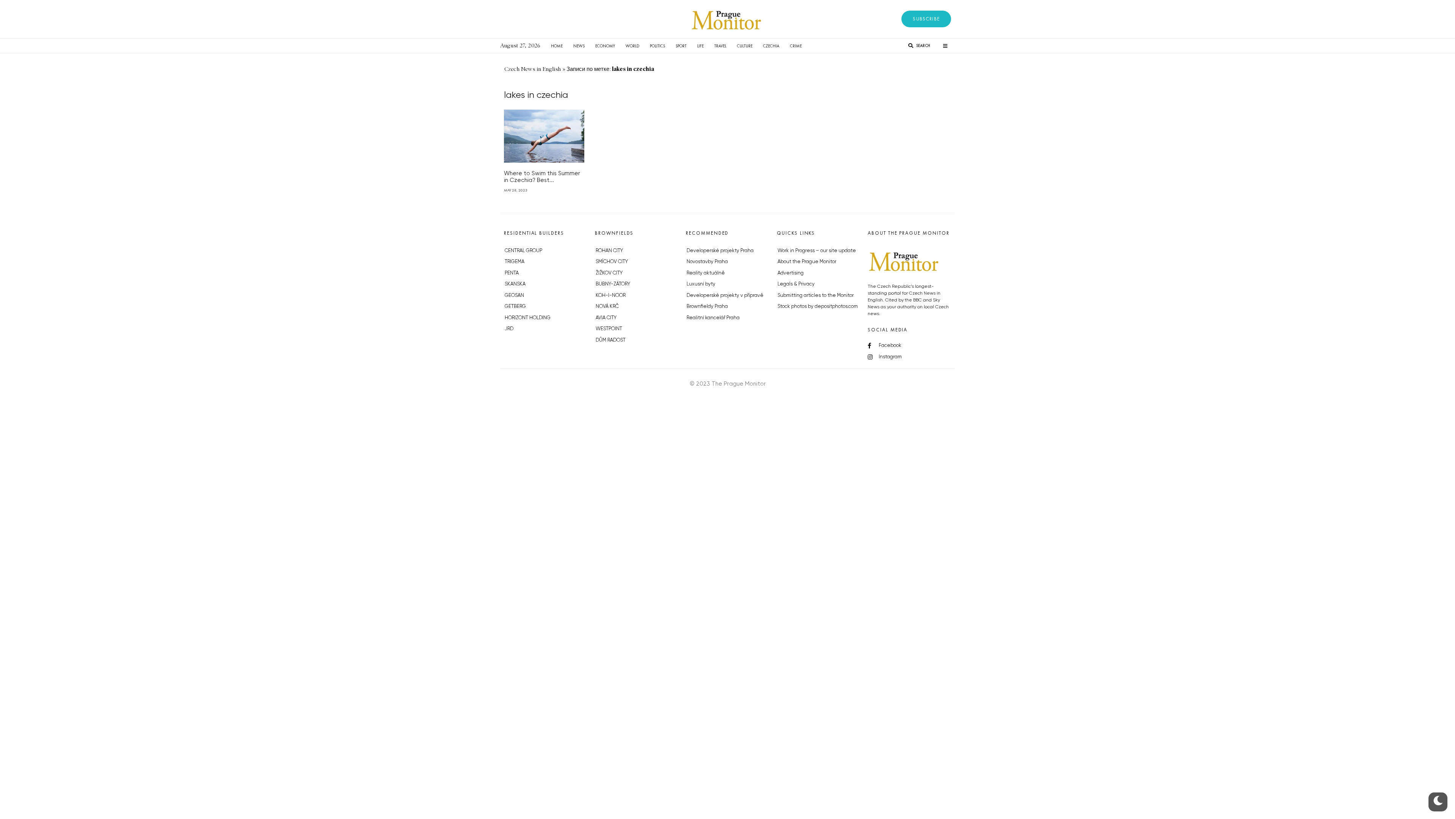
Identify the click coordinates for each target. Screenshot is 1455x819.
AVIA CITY (606, 317)
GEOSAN (514, 295)
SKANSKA (515, 284)
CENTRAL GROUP (523, 250)
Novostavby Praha (707, 261)
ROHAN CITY (609, 250)
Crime (796, 46)
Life (700, 46)
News (579, 46)
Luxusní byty (701, 284)
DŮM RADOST (611, 340)
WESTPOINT (609, 328)
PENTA (512, 273)
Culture (745, 46)
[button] (926, 19)
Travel (720, 46)
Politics (657, 46)
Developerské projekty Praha (720, 250)
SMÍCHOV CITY (612, 261)
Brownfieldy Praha (707, 306)
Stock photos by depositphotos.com (818, 306)
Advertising (791, 273)
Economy (605, 46)
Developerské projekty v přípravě (725, 295)
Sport (681, 46)
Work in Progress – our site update (817, 250)
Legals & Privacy (796, 284)
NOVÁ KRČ (607, 306)
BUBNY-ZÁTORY (613, 284)
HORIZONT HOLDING (528, 317)
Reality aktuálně (706, 273)
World (632, 46)
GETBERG (515, 306)
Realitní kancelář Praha (713, 317)
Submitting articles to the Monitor (816, 295)
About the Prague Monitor (807, 261)
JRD (509, 328)
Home (557, 46)
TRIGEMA (514, 261)
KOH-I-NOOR (611, 295)
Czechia (771, 46)
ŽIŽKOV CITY (609, 273)
